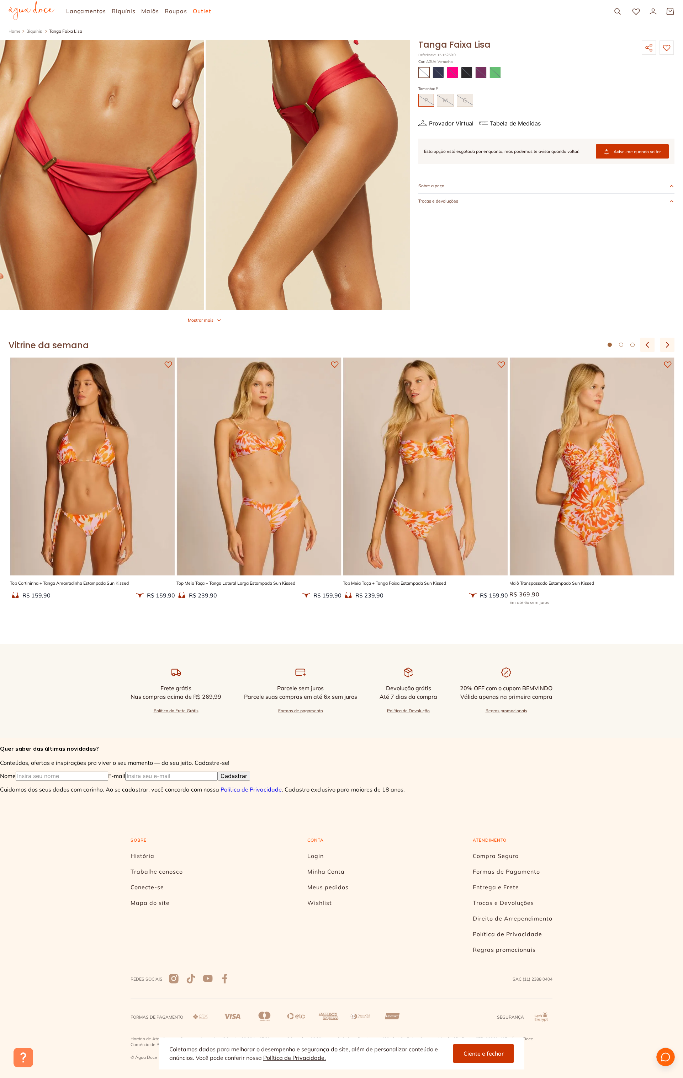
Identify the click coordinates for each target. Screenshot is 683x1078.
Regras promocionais (506, 710)
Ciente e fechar (484, 1053)
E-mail (116, 775)
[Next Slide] (667, 345)
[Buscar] (617, 11)
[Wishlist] (636, 11)
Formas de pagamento (300, 710)
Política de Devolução (408, 710)
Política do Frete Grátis (176, 710)
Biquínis (34, 31)
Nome (8, 775)
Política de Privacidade (251, 789)
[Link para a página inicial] (15, 31)
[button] (424, 72)
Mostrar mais (200, 320)
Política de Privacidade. (294, 1057)
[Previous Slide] (647, 345)
